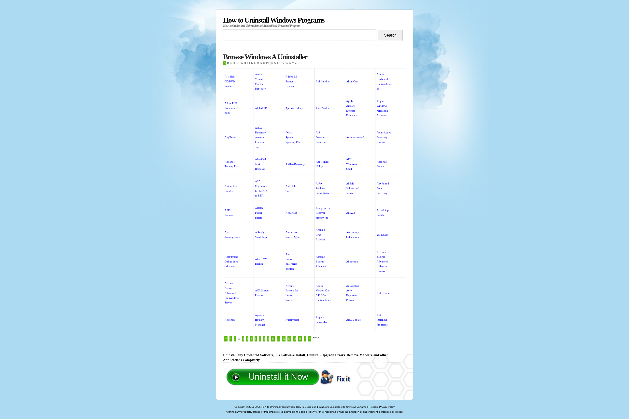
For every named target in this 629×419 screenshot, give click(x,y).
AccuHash (291, 212)
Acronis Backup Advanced (321, 261)
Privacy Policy (387, 407)
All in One (352, 81)
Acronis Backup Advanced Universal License (382, 261)
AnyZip (350, 212)
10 (273, 338)
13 (289, 338)
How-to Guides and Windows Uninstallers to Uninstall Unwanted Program (337, 407)
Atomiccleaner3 (355, 137)
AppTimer (230, 137)
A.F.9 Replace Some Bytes (322, 188)
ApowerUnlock (294, 108)
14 (294, 338)
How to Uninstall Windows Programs (273, 21)
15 (300, 338)
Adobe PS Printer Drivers (291, 81)
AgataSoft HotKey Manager (260, 320)
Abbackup (352, 261)
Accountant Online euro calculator (231, 261)
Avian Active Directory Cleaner (384, 137)
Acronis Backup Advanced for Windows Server (232, 293)
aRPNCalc (382, 234)
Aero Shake (322, 108)
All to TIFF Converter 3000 (231, 108)
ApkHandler (323, 81)
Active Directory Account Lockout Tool (260, 137)
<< (226, 338)
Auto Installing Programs (382, 320)
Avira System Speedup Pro (293, 137)
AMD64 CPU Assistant (321, 234)
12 (284, 338)
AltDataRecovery (295, 164)
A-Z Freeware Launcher (321, 137)
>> (309, 338)
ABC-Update (353, 319)
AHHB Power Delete (259, 213)
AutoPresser (292, 319)
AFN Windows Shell (351, 164)
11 (278, 338)
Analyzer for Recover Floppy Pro (323, 213)
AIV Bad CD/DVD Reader (230, 81)
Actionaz (230, 319)
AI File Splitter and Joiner (352, 188)
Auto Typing (384, 292)
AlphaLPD (261, 108)
